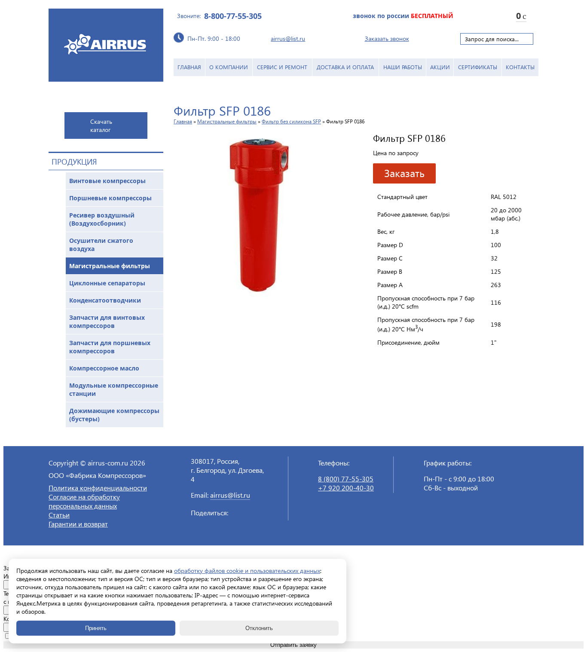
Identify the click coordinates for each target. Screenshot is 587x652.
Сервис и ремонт (282, 66)
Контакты (520, 66)
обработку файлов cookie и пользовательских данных (247, 570)
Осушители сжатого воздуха (101, 244)
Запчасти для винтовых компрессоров (107, 321)
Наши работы (402, 66)
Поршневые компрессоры (110, 198)
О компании (228, 66)
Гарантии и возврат (78, 523)
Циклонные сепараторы (107, 283)
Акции (440, 66)
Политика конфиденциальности (98, 487)
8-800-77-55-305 (233, 16)
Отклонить (259, 628)
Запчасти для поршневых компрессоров (109, 347)
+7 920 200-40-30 (346, 487)
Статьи (59, 514)
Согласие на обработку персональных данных (84, 501)
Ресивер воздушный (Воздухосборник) (102, 219)
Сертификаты (477, 66)
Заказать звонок (387, 38)
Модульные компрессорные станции (113, 389)
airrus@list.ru (288, 38)
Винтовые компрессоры (107, 181)
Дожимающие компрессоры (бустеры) (114, 415)
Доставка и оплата (345, 66)
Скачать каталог (101, 125)
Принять (96, 628)
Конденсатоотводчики (105, 300)
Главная (189, 66)
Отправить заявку (293, 645)
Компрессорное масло (104, 368)
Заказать (404, 173)
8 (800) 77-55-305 (345, 478)
